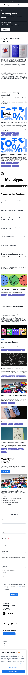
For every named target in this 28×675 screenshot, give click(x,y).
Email (3, 532)
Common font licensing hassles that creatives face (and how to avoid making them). (14, 341)
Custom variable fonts (18, 423)
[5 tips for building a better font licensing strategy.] (14, 392)
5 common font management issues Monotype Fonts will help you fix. (13, 443)
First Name (4, 519)
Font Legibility (14, 295)
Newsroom (5, 641)
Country (4, 576)
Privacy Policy (18, 586)
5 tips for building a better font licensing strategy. (13, 395)
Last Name (4, 526)
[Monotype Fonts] (8, 606)
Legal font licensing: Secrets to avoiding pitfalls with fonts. (13, 290)
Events (4, 643)
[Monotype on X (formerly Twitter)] (8, 624)
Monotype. (7, 5)
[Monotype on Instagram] (16, 624)
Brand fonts (10, 423)
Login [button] (23, 5)
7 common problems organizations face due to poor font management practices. (13, 369)
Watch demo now (6, 29)
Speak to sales (5, 471)
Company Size (5, 551)
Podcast (2, 121)
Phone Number (5, 538)
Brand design (4, 349)
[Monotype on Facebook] (4, 624)
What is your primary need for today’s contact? (12, 564)
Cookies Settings (13, 667)
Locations (4, 645)
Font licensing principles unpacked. (10, 422)
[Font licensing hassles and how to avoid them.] (14, 337)
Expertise (2, 339)
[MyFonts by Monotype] (8, 610)
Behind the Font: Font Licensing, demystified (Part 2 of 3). (14, 154)
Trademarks (5, 648)
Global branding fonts (12, 449)
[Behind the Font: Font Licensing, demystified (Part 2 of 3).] (14, 151)
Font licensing (16, 132)
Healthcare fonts (11, 376)
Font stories (3, 367)
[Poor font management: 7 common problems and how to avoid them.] (14, 365)
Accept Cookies (13, 671)
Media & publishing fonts (6, 135)
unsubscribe (19, 587)
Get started (14, 594)
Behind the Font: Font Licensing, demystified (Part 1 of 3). (14, 123)
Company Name (5, 545)
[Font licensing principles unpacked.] (14, 418)
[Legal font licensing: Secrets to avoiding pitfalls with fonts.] (14, 286)
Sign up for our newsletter (9, 633)
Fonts (9, 295)
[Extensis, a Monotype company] (8, 614)
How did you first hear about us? (9, 570)
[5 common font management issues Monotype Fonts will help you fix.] (14, 439)
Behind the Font (9, 132)
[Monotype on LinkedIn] (12, 624)
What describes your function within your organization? (13, 557)
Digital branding (22, 295)
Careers (4, 647)
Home (2, 10)
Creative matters (15, 135)
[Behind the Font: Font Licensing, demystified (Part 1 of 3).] (14, 119)
